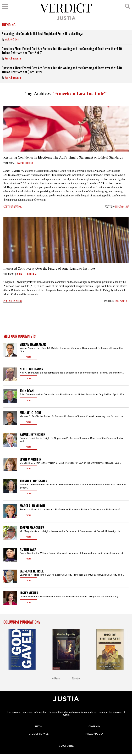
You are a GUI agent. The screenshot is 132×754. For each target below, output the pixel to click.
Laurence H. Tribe (32, 571)
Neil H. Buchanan (13, 58)
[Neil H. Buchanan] (10, 374)
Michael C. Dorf (12, 39)
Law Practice (122, 301)
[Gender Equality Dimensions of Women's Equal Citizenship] (66, 649)
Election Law (122, 207)
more (28, 356)
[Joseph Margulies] (10, 533)
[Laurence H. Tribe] (10, 576)
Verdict (66, 8)
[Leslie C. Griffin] (10, 464)
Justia (66, 18)
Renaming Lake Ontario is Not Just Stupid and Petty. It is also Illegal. (43, 34)
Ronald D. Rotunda (26, 274)
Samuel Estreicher (32, 435)
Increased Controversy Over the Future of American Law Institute (49, 268)
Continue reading (12, 207)
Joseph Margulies (32, 528)
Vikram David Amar (33, 344)
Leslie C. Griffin (30, 459)
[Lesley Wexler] (10, 598)
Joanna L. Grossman (33, 481)
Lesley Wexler (29, 593)
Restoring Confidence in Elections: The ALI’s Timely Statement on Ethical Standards (63, 157)
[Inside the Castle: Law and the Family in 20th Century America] (110, 649)
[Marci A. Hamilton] (10, 511)
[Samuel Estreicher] (10, 440)
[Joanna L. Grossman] (10, 486)
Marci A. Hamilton (32, 506)
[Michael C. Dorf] (10, 418)
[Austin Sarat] (10, 555)
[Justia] (66, 698)
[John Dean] (10, 396)
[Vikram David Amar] (10, 350)
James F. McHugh (25, 163)
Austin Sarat (29, 549)
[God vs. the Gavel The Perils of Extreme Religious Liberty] (22, 649)
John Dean (27, 391)
